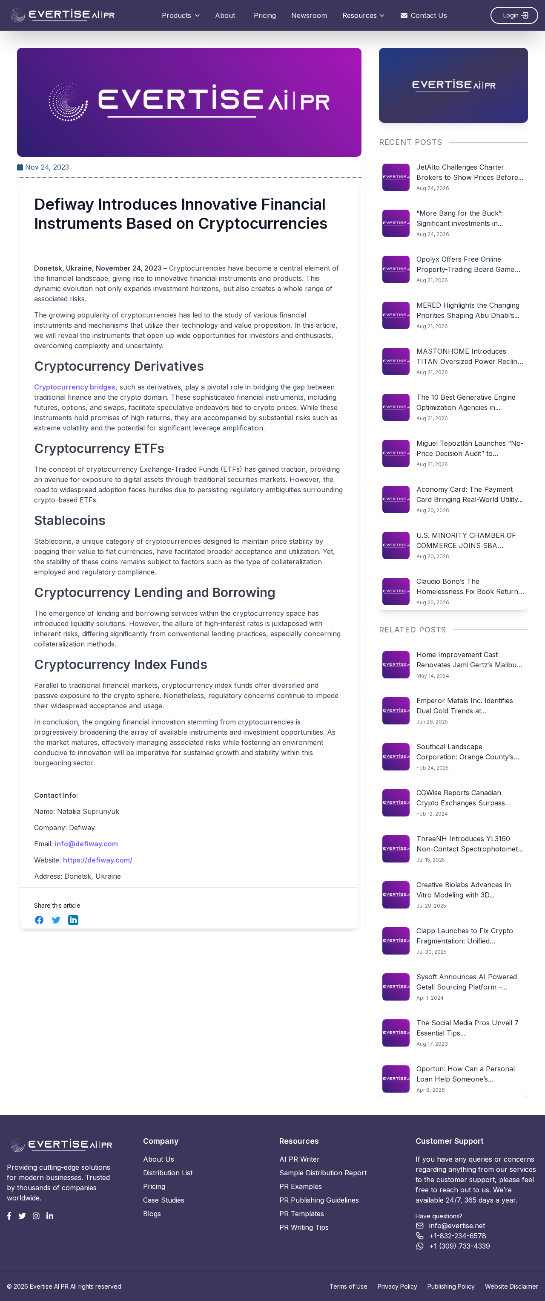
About (225, 15)
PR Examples (300, 1186)
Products (176, 15)
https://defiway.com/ (97, 860)
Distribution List (167, 1172)
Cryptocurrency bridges (74, 387)
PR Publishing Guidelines (319, 1200)
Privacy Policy (397, 1286)
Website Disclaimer (511, 1286)
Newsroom (309, 15)
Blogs (152, 1213)
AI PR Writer (299, 1159)
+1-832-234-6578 (457, 1236)
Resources (359, 15)
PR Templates (301, 1213)
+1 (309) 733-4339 (459, 1246)
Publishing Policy (451, 1286)
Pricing (265, 15)
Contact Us (429, 15)
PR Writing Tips (304, 1227)
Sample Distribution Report (323, 1172)
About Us (158, 1159)
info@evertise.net (457, 1225)
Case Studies (163, 1200)
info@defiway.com (86, 843)
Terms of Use (348, 1286)
